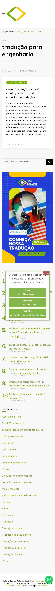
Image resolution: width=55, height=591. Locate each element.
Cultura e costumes (13, 436)
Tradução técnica (16, 82)
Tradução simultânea (14, 547)
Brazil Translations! (13, 423)
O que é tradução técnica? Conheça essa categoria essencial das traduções (22, 93)
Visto (5, 560)
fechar (46, 273)
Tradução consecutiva (14, 528)
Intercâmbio (9, 449)
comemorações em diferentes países (22, 429)
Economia (7, 442)
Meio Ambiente (10, 488)
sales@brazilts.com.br (27, 292)
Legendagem (9, 456)
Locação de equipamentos (17, 482)
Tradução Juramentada (15, 541)
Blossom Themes (13, 585)
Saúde (5, 508)
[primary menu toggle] (3, 14)
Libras (5, 469)
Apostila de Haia (11, 416)
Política (6, 501)
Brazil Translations (38, 581)
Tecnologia (8, 515)
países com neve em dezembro (19, 495)
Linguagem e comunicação (17, 475)
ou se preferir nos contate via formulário (27, 313)
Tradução (7, 521)
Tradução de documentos (16, 534)
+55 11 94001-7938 (27, 303)
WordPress (43, 585)
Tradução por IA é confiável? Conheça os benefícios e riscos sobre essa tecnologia (29, 332)
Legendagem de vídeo (14, 462)
